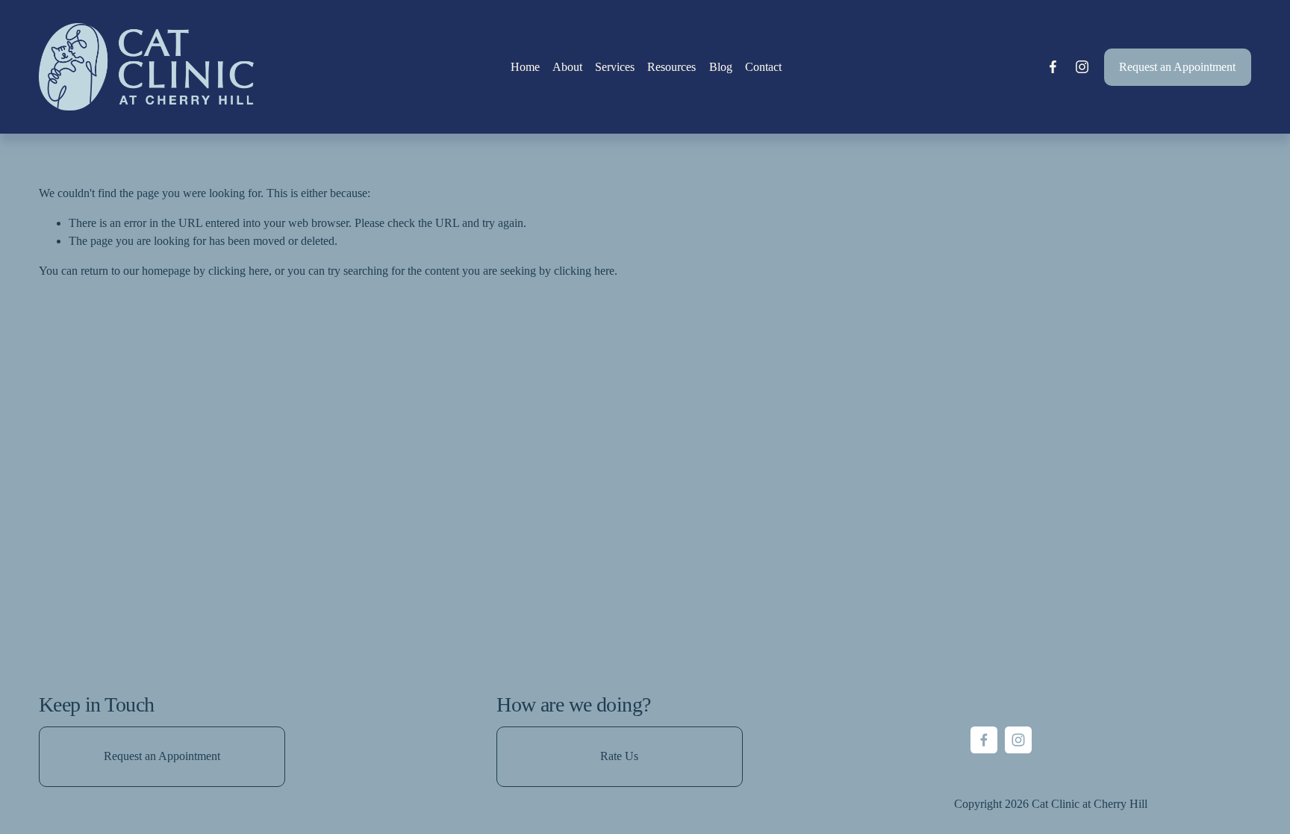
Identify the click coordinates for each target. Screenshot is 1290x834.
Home (525, 66)
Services (615, 66)
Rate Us (619, 756)
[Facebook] (1053, 67)
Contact (763, 66)
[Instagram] (1082, 67)
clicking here (238, 270)
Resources (671, 66)
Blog (720, 66)
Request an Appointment (1177, 66)
